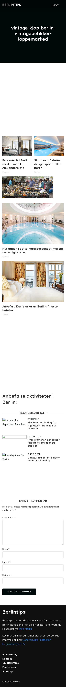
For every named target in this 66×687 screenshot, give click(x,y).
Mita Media (25, 628)
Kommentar (9, 517)
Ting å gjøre (34, 454)
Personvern (9, 667)
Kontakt (7, 658)
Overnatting (34, 436)
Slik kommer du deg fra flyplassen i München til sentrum (42, 425)
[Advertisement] (33, 98)
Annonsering (10, 654)
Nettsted (6, 575)
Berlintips (11, 5)
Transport (33, 419)
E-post (6, 562)
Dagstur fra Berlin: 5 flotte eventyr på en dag (44, 459)
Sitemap (7, 671)
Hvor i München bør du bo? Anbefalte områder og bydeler (44, 443)
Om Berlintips (10, 662)
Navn (5, 549)
